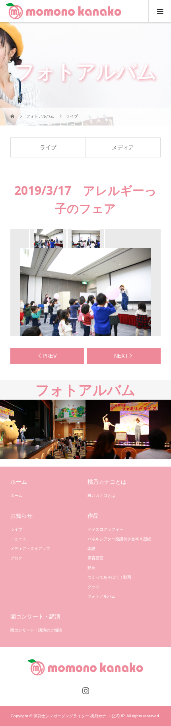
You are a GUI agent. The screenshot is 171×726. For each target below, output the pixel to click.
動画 (91, 567)
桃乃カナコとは (101, 495)
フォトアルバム (101, 596)
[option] (47, 238)
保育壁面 (95, 558)
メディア (123, 147)
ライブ (48, 147)
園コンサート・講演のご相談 (36, 630)
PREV (50, 356)
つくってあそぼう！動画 (109, 577)
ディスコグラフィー (105, 529)
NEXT (121, 356)
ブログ (16, 558)
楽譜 (91, 548)
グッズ (93, 587)
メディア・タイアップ (30, 548)
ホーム (16, 495)
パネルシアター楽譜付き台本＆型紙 (119, 539)
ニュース (18, 539)
